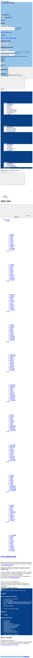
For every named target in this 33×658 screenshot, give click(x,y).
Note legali (6, 622)
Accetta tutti (24, 568)
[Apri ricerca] (20, 73)
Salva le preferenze (12, 587)
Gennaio (12, 234)
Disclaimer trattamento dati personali (9, 644)
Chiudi (2, 63)
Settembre (12, 245)
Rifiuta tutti (13, 568)
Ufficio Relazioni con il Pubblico (12, 625)
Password (17, 29)
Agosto (11, 244)
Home (5, 196)
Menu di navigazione (22, 216)
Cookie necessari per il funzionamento (10, 581)
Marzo (11, 237)
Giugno (12, 241)
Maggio (12, 240)
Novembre (12, 248)
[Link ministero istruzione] (7, 2)
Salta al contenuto (5, 1)
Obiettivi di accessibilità (9, 627)
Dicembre (12, 249)
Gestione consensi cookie (10, 630)
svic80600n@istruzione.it (19, 601)
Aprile (11, 238)
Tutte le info (7, 219)
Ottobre (12, 247)
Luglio (11, 242)
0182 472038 (9, 600)
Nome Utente (18, 27)
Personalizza (4, 568)
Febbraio (12, 235)
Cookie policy (7, 620)
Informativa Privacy (8, 623)
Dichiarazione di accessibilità (11, 626)
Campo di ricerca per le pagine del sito (10, 170)
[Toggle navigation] (13, 82)
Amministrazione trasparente (10, 631)
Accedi (2, 20)
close (2, 89)
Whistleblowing (7, 629)
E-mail (16, 51)
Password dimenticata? (6, 32)
